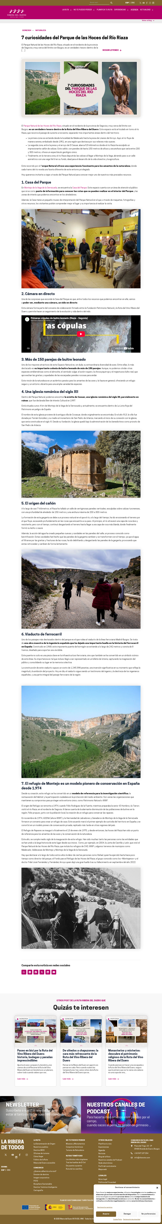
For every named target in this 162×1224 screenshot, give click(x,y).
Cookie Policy (117, 1219)
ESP (127, 3)
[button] (157, 1188)
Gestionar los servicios (104, 1207)
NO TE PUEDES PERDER (83, 10)
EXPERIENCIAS (120, 10)
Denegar (127, 1214)
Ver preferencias (148, 1214)
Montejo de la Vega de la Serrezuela (40, 188)
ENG (133, 3)
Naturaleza (40, 30)
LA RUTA (65, 10)
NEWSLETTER (22, 1105)
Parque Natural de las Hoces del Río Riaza (42, 126)
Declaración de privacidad (131, 1219)
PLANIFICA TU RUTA (104, 10)
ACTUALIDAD (145, 10)
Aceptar (106, 1214)
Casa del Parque (79, 188)
